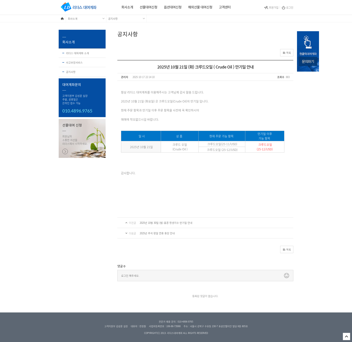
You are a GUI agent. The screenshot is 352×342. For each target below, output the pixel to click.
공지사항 (71, 72)
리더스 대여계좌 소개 (77, 53)
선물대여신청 (148, 7)
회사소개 (127, 7)
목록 (288, 53)
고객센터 (225, 7)
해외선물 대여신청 (200, 7)
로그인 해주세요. (130, 275)
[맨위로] (346, 336)
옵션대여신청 (173, 7)
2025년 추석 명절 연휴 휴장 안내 (157, 233)
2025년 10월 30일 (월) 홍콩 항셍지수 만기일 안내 (166, 223)
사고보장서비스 (74, 62)
